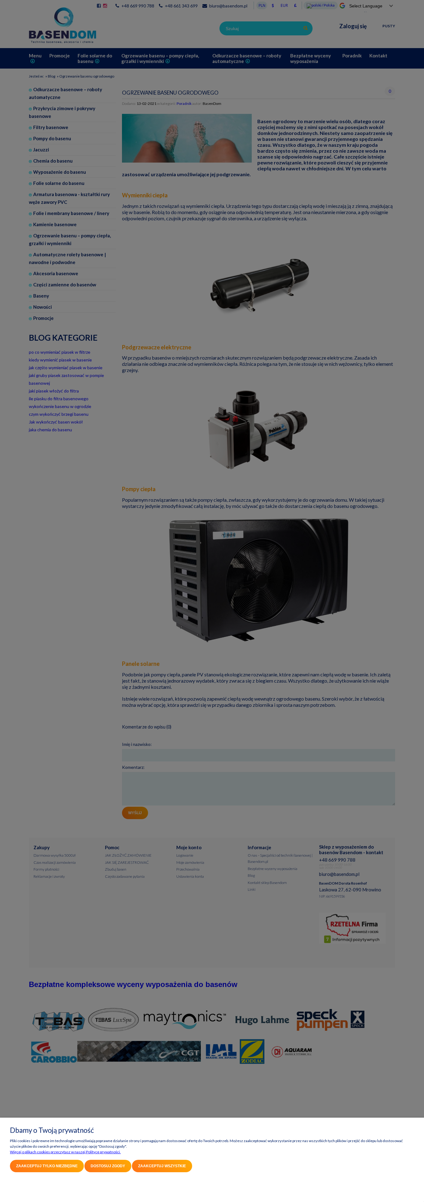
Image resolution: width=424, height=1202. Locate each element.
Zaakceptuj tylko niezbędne (47, 1166)
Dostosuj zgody (108, 1166)
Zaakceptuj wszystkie (162, 1166)
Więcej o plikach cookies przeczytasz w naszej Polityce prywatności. (65, 1152)
